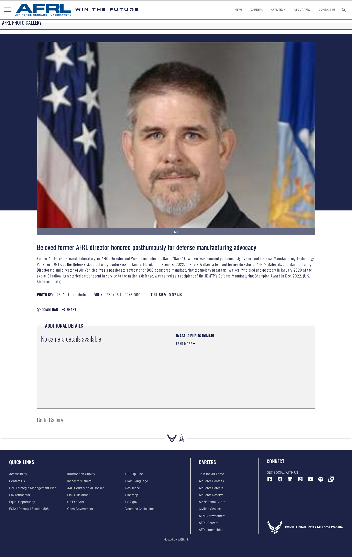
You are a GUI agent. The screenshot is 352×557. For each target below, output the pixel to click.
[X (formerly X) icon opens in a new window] (280, 479)
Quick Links (21, 462)
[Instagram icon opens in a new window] (300, 479)
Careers (207, 462)
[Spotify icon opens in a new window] (321, 479)
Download (49, 309)
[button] (6, 9)
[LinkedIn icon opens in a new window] (290, 479)
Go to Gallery (50, 419)
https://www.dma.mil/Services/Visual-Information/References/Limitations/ (224, 369)
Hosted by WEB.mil (176, 539)
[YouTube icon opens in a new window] (310, 479)
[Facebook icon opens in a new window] (270, 479)
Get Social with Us (282, 472)
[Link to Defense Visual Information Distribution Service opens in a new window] (331, 479)
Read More (184, 343)
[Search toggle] (344, 9)
